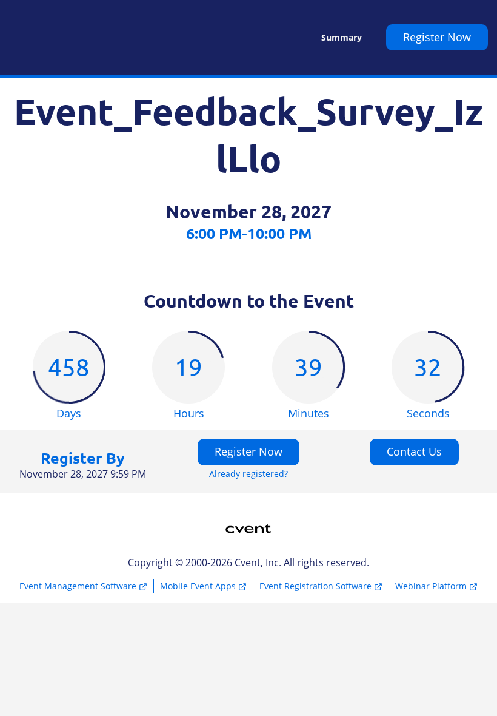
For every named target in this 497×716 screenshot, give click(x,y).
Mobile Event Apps (198, 586)
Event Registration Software (315, 586)
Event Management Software (77, 586)
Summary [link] (341, 37)
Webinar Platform (431, 586)
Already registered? (248, 473)
